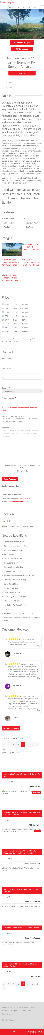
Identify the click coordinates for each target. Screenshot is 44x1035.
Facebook (5, 1010)
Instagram (14, 1010)
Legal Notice (23, 1007)
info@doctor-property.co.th (18, 501)
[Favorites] (3, 1032)
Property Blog (7, 1014)
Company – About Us (10, 1007)
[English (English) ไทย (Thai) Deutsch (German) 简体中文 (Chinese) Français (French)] (40, 1032)
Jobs (29, 1010)
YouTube (23, 1010)
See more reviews (11, 728)
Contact (32, 1007)
